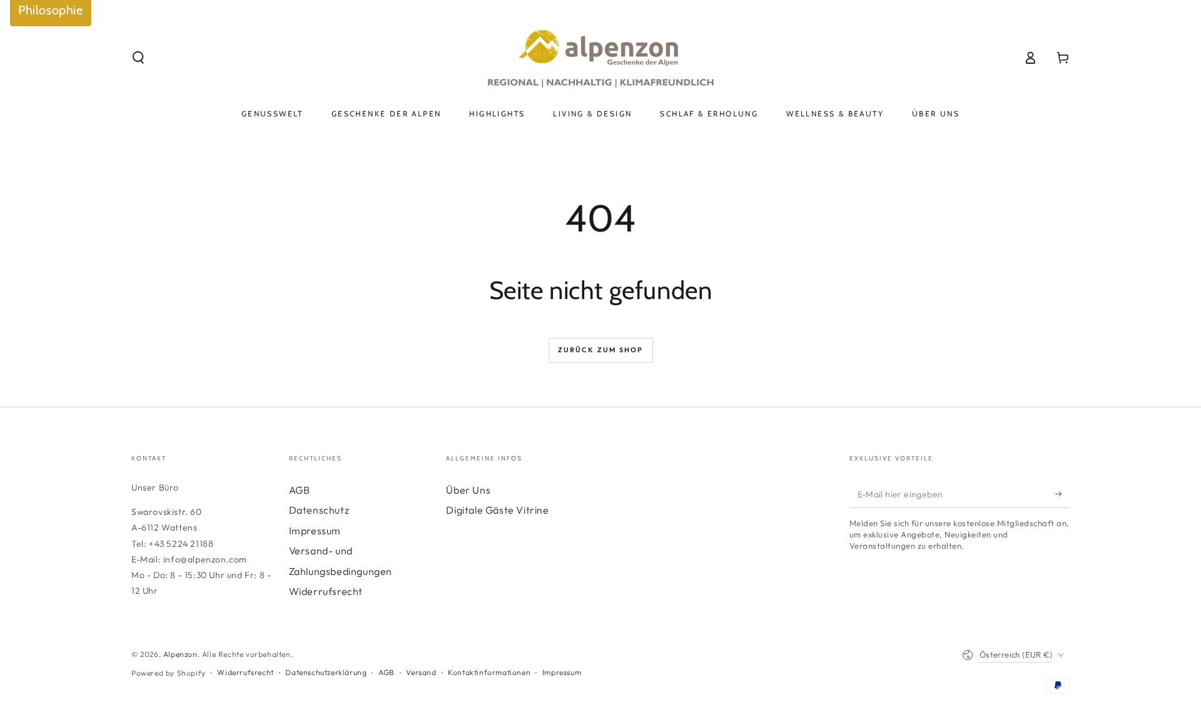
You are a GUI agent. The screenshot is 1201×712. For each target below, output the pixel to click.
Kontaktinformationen (489, 672)
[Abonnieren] (1062, 493)
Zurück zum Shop (601, 349)
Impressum (315, 530)
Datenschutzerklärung (326, 672)
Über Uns (468, 490)
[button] (138, 57)
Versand (421, 672)
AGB (299, 490)
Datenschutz (319, 510)
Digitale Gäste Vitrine (497, 510)
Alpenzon (180, 654)
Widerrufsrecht (326, 591)
